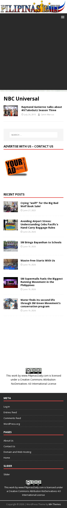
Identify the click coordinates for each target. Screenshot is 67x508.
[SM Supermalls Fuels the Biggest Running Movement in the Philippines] (11, 285)
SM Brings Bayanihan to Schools (41, 242)
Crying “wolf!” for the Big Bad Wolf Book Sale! (39, 204)
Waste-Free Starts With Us (38, 260)
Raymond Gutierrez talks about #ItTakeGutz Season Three (41, 108)
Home (7, 457)
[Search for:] (34, 135)
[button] (62, 16)
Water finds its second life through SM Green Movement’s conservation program (41, 303)
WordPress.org (12, 423)
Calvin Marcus (47, 114)
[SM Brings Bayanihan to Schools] (11, 249)
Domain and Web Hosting (17, 452)
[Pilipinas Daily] (33, 11)
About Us (8, 440)
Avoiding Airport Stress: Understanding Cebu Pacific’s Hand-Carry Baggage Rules (39, 224)
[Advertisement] (33, 56)
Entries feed (10, 412)
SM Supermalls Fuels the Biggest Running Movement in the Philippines (42, 282)
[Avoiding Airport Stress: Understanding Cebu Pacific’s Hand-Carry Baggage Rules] (11, 228)
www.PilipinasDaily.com (35, 375)
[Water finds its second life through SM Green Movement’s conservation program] (11, 307)
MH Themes (55, 504)
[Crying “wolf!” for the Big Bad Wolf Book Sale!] (11, 210)
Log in (7, 406)
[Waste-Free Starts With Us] (11, 267)
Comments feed (12, 418)
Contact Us (9, 446)
